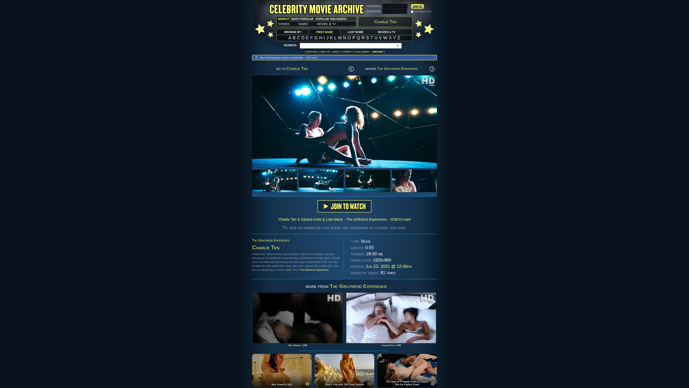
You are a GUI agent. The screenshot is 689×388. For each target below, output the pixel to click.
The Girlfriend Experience (398, 68)
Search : (291, 45)
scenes (283, 24)
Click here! (312, 57)
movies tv (326, 24)
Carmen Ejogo (388, 345)
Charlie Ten (297, 68)
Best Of (325, 52)
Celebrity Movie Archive (316, 9)
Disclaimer (362, 52)
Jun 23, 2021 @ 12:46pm (389, 266)
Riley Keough (295, 345)
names (303, 24)
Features (312, 52)
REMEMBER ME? (423, 11)
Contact (348, 52)
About (336, 52)
